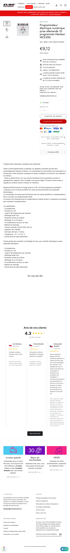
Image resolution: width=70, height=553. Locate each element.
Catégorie (21, 3)
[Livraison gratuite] (13, 450)
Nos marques (31, 3)
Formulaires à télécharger (43, 507)
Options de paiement (42, 501)
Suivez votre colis (39, 7)
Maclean (44, 21)
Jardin (48, 3)
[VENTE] (57, 450)
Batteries (41, 3)
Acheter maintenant (53, 121)
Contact (5, 528)
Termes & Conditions (9, 522)
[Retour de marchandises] (35, 450)
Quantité (44, 107)
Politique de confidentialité (10, 525)
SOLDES (29, 7)
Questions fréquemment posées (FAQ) (53, 144)
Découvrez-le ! (13, 477)
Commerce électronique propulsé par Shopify (35, 546)
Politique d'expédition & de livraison (53, 138)
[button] (64, 549)
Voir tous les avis (35, 433)
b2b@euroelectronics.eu (48, 96)
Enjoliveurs (21, 7)
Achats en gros (40, 510)
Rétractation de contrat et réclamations (47, 504)
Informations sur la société (11, 534)
